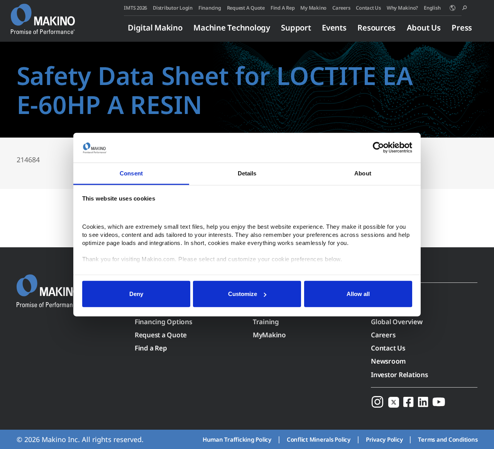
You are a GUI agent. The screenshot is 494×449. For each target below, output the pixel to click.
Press (462, 27)
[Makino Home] (43, 14)
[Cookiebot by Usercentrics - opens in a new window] (378, 147)
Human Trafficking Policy (237, 439)
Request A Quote (246, 7)
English (432, 7)
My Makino (313, 7)
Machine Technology (231, 27)
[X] (393, 402)
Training (266, 321)
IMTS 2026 (135, 7)
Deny (136, 294)
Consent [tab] (131, 173)
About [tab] (362, 173)
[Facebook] (408, 402)
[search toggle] (464, 8)
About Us (424, 27)
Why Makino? (402, 7)
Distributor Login (173, 7)
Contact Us (368, 7)
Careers (341, 7)
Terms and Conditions (447, 439)
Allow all (358, 294)
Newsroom (388, 361)
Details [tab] (247, 173)
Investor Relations (399, 374)
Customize (242, 294)
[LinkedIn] (423, 402)
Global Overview (396, 321)
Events (334, 27)
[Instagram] (377, 402)
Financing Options (163, 321)
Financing (209, 7)
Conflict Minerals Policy (318, 439)
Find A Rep (283, 7)
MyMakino (269, 334)
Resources (376, 27)
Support (296, 27)
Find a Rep (151, 348)
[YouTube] (438, 402)
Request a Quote (161, 334)
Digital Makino (155, 27)
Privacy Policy (384, 439)
